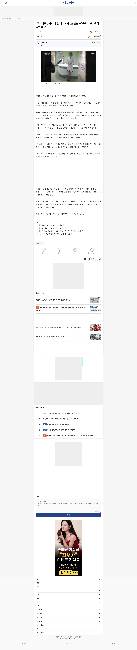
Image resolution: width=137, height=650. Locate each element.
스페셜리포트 (40, 625)
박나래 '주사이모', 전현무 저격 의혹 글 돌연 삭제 (51, 228)
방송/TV (19, 18)
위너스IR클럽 (40, 633)
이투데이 (4, 18)
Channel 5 (40, 629)
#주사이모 (39, 243)
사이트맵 (113, 643)
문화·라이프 (12, 18)
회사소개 (24, 643)
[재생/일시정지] (39, 44)
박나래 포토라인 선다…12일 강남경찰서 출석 (50, 225)
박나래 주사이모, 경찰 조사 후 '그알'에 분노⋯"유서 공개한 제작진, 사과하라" (60, 231)
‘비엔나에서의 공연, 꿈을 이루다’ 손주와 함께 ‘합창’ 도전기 (54, 234)
